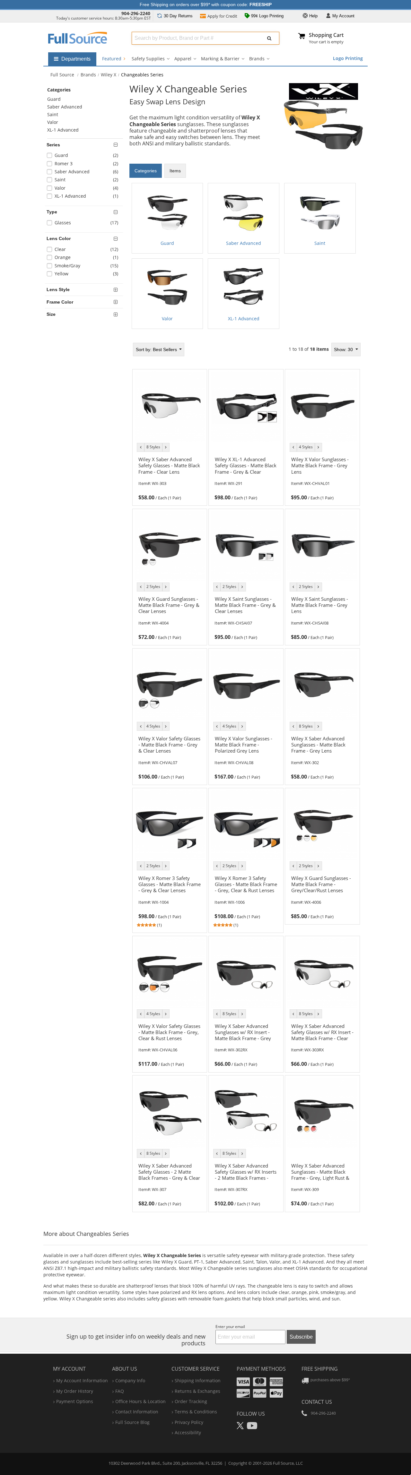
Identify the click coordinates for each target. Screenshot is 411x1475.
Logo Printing (348, 58)
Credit (222, 16)
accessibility (188, 1432)
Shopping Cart (326, 35)
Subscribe (301, 1337)
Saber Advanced (64, 107)
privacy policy (189, 1422)
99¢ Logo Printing (267, 15)
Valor (52, 122)
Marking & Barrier (220, 59)
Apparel (182, 59)
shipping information (198, 1380)
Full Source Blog (132, 1422)
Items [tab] (175, 170)
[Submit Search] (269, 38)
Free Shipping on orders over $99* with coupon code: (206, 4)
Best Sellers (157, 349)
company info (130, 1380)
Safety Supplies (148, 59)
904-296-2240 (135, 13)
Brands (257, 59)
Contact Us (317, 1401)
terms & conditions (196, 1412)
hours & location (140, 1401)
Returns (178, 15)
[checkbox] (85, 156)
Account (343, 15)
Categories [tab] (146, 170)
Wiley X (108, 75)
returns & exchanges (197, 1391)
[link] (169, 477)
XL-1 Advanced (63, 130)
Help (313, 15)
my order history (74, 1391)
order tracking (191, 1401)
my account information (82, 1380)
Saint (52, 114)
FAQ (119, 1391)
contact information (136, 1412)
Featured (112, 59)
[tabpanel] (246, 255)
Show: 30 (344, 349)
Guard (54, 99)
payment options (74, 1401)
